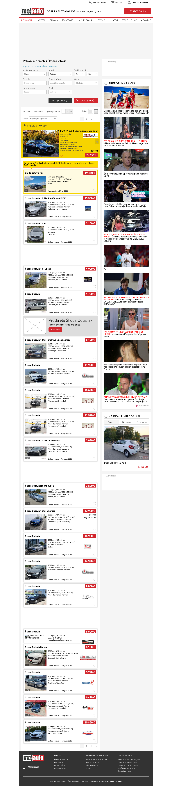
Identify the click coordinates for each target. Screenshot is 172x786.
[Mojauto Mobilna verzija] (24, 768)
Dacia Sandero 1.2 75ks (115, 463)
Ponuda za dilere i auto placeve (128, 765)
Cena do (26, 79)
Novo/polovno (29, 88)
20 (63, 111)
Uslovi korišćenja (60, 768)
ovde (69, 163)
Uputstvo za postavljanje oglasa (129, 759)
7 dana (142, 422)
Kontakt (89, 768)
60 (71, 111)
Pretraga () (88, 100)
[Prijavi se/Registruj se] (150, 2)
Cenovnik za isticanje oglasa (127, 762)
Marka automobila (30, 70)
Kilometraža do (55, 79)
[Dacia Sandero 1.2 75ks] (126, 459)
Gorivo (77, 79)
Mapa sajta (84, 781)
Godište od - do (80, 70)
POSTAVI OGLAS (138, 11)
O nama (58, 755)
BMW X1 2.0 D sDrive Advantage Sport (79, 131)
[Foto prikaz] (90, 111)
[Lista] (96, 111)
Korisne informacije (124, 771)
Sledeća (96, 119)
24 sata (126, 422)
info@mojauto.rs (92, 765)
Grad (51, 88)
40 (67, 111)
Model (51, 70)
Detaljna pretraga (60, 100)
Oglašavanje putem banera (127, 768)
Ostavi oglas (55, 329)
